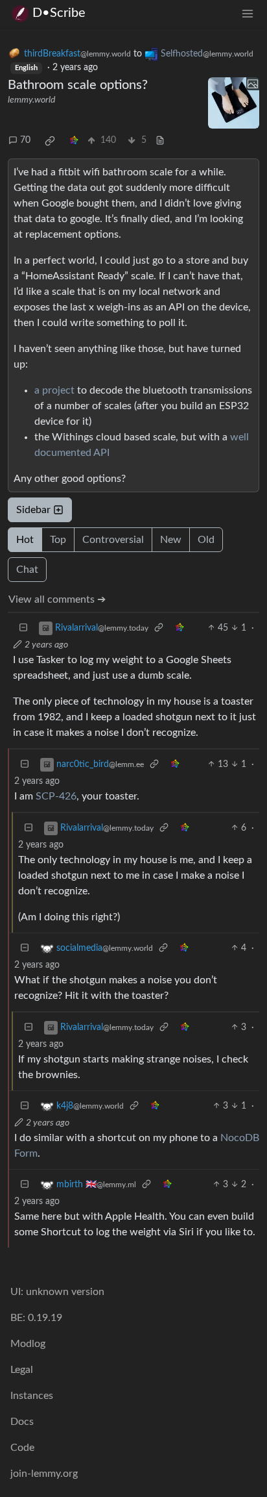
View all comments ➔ (57, 599)
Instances (31, 1395)
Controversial (113, 540)
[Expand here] (233, 103)
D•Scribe (59, 12)
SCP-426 (56, 796)
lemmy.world (31, 100)
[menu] (247, 13)
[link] (50, 141)
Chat (27, 569)
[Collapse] (23, 628)
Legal (21, 1370)
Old (206, 540)
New (170, 540)
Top (58, 540)
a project (54, 390)
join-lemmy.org (44, 1473)
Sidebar (33, 510)
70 (25, 140)
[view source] (160, 140)
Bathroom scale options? (78, 85)
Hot (25, 540)
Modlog (27, 1344)
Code (22, 1447)
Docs (22, 1421)
